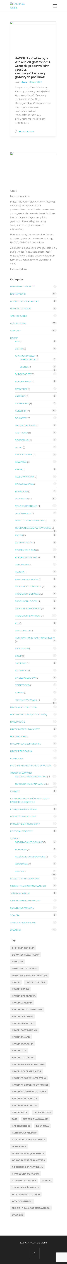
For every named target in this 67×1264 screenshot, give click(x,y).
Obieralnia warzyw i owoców (33, 528)
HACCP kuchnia (19, 736)
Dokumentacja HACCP (25, 955)
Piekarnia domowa (26, 557)
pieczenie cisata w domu (27, 1167)
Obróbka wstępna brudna (31, 776)
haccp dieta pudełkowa (27, 1009)
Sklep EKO (20, 663)
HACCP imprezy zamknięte (25, 729)
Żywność (15, 930)
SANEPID (14, 838)
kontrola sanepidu (24, 1132)
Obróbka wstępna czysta (30, 784)
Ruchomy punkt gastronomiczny (35, 638)
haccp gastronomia (25, 1030)
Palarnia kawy (23, 542)
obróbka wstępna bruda (28, 1153)
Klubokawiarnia (24, 476)
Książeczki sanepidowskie (30, 856)
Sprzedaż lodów (25, 678)
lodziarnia (19, 1146)
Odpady (15, 791)
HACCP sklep (20, 1112)
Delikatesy (21, 418)
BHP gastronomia (20, 308)
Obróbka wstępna (21, 773)
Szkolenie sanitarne (22, 908)
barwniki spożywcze (22, 286)
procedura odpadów (25, 1174)
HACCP (14, 338)
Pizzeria (19, 572)
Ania (24, 82)
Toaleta (14, 915)
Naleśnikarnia (23, 513)
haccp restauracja (24, 1105)
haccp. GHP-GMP (36, 982)
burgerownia (23, 381)
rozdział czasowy (24, 1180)
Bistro (19, 348)
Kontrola (21, 849)
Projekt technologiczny (25, 824)
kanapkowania (23, 454)
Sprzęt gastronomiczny (24, 878)
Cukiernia (20, 411)
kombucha (21, 491)
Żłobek (24, 366)
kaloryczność (21, 1126)
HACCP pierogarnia (21, 751)
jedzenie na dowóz (35, 1119)
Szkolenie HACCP (20, 893)
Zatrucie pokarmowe (23, 922)
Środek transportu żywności (28, 886)
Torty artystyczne (26, 700)
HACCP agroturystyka (23, 707)
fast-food (21, 432)
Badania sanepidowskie (29, 842)
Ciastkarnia (22, 403)
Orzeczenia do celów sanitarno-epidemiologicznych (30, 800)
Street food (22, 685)
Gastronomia (18, 323)
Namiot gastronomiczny (29, 520)
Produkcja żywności (27, 616)
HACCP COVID (17, 722)
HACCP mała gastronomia (25, 744)
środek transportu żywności (31, 1208)
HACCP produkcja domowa (29, 1091)
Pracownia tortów (26, 579)
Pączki (19, 535)
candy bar (21, 389)
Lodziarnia (21, 498)
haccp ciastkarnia (24, 996)
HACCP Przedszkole (24, 1098)
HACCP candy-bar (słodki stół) (28, 714)
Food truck (22, 440)
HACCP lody (19, 1050)
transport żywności (25, 1187)
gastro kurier (18, 316)
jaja (14, 1119)
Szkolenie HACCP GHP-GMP (25, 900)
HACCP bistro (20, 989)
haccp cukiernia (22, 1002)
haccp (16, 982)
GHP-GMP (15, 330)
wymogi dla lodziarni (26, 1194)
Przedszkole (27, 359)
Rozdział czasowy (21, 831)
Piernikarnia (22, 564)
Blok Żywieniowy (25, 356)
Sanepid (47, 1180)
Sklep (18, 656)
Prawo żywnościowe (23, 816)
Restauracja (22, 630)
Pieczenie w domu (25, 550)
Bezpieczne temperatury (24, 301)
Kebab (18, 469)
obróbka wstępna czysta (28, 1160)
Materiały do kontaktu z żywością (30, 765)
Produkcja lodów (26, 601)
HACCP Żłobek (42, 1112)
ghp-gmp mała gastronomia (30, 975)
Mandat (19, 871)
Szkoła (19, 692)
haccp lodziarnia (23, 1057)
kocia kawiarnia (24, 484)
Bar (17, 341)
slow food (22, 670)
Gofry (19, 447)
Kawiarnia (21, 462)
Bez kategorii (26, 131)
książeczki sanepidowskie (28, 1139)
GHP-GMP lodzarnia (24, 968)
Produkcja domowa (27, 594)
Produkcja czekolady (28, 586)
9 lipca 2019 (35, 82)
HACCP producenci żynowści (30, 1085)
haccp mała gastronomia (28, 1064)
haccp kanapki (21, 1037)
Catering (20, 396)
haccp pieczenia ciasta (26, 1071)
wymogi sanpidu (22, 1201)
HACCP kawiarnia (22, 1044)
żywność (17, 1215)
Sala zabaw (22, 648)
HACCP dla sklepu (23, 1023)
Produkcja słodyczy (28, 608)
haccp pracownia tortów (29, 1078)
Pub (17, 623)
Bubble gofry (23, 374)
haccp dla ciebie (22, 1016)
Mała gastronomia (26, 506)
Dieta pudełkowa (25, 425)
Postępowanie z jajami (23, 809)
